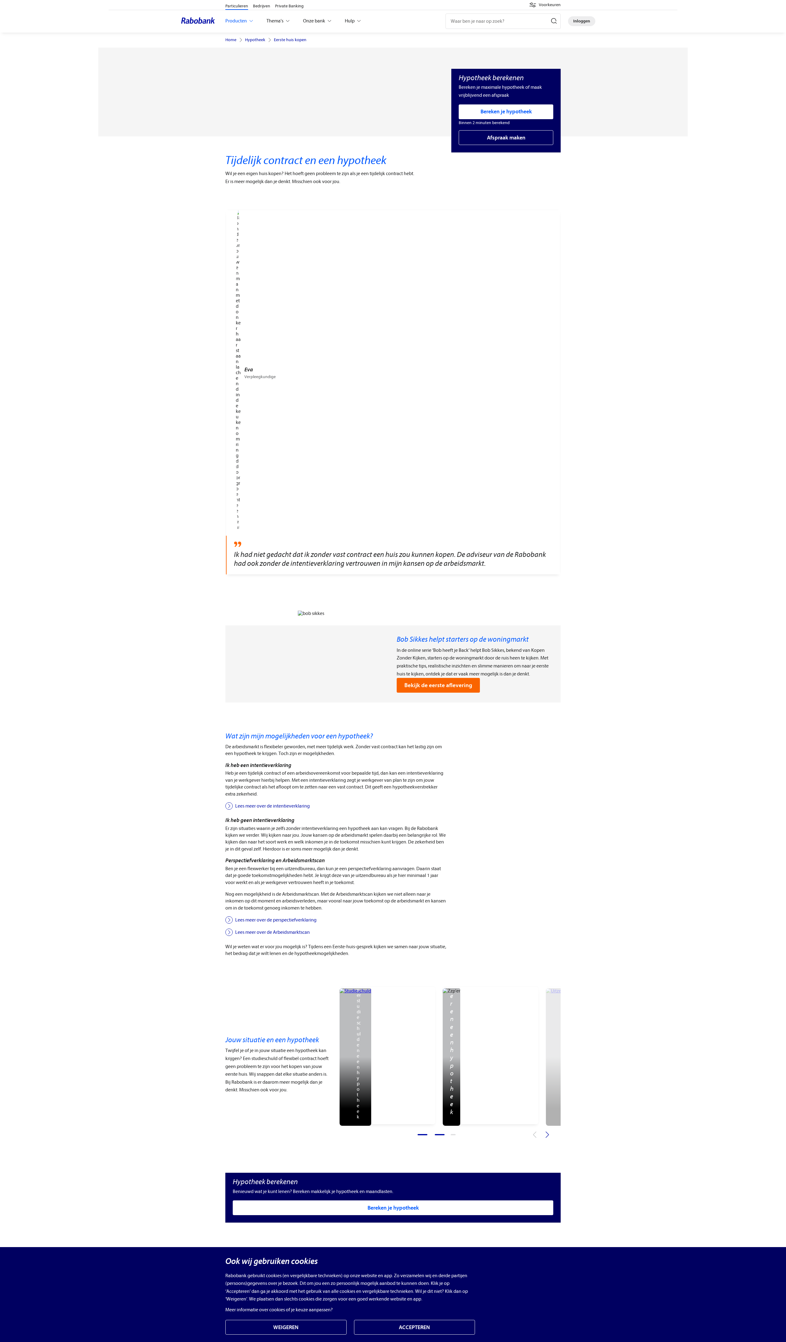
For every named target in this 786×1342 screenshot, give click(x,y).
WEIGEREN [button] (285, 1327)
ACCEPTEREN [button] (414, 1327)
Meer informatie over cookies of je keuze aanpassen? (279, 1310)
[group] (393, 392)
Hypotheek (255, 39)
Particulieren (236, 6)
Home (230, 39)
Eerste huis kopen (290, 39)
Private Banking (289, 6)
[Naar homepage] (199, 21)
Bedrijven (261, 6)
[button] (545, 5)
